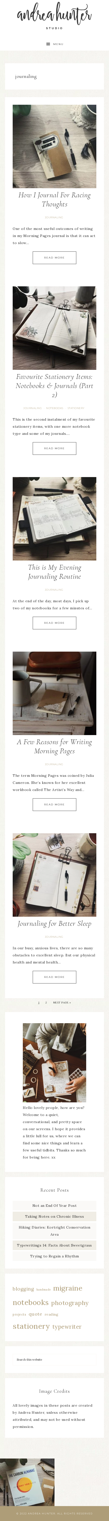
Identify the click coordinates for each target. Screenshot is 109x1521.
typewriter (67, 1326)
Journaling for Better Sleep (55, 923)
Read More (54, 257)
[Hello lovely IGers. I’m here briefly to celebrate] (27, 1486)
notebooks (54, 408)
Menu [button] (58, 44)
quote (35, 1314)
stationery (76, 408)
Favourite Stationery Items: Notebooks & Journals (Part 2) (55, 385)
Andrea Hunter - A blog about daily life (55, 16)
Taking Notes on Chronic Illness (54, 1216)
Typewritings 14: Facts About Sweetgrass (54, 1245)
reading (52, 1314)
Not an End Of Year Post (54, 1205)
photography (70, 1303)
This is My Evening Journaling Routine (54, 572)
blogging (23, 1289)
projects (19, 1314)
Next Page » (62, 1002)
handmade (44, 1289)
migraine (67, 1288)
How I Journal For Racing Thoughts (55, 199)
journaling (54, 217)
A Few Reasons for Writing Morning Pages (54, 746)
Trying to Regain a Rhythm (54, 1256)
